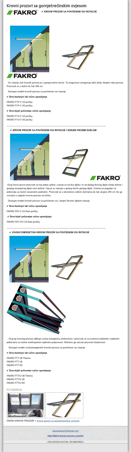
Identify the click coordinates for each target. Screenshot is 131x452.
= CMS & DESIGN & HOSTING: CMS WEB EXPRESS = (65, 442)
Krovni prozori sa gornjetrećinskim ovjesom (58, 421)
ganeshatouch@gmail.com (65, 431)
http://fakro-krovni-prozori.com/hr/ (66, 435)
